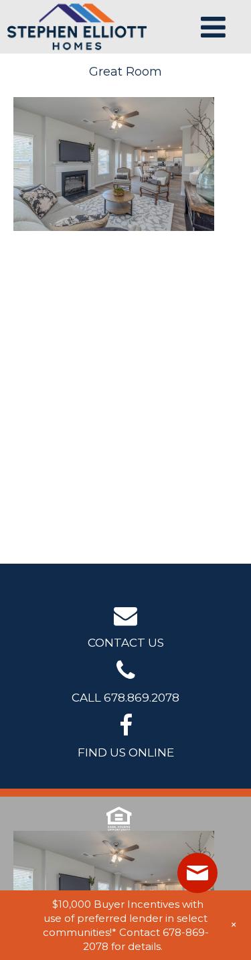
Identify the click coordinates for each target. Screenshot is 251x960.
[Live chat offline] (197, 873)
